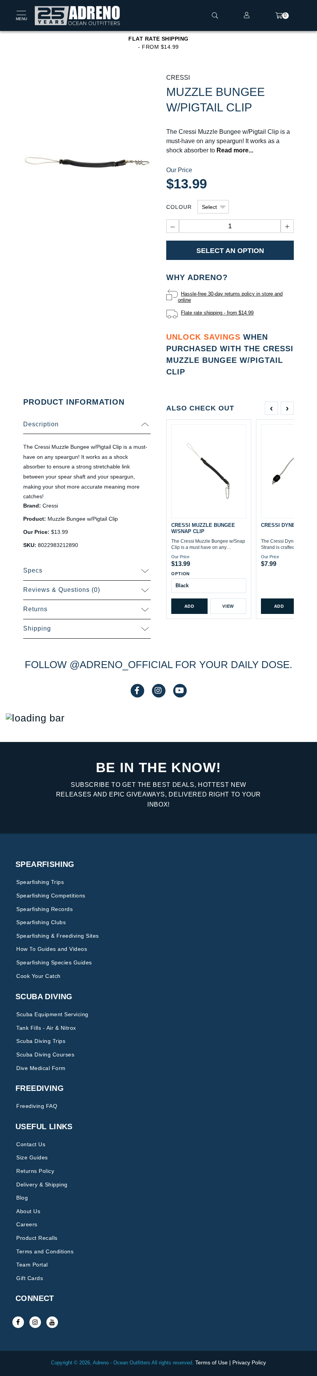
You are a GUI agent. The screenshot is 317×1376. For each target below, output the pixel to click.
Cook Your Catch (38, 976)
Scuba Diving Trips (40, 1041)
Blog (22, 1198)
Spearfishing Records (44, 909)
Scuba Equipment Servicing (52, 1014)
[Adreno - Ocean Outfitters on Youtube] (52, 1322)
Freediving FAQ (36, 1106)
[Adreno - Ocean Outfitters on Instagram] (35, 1322)
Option (180, 573)
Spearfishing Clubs (41, 922)
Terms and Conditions (44, 1251)
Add (189, 606)
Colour (179, 207)
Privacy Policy (249, 1362)
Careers (26, 1224)
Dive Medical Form (41, 1068)
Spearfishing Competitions (50, 895)
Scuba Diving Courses (45, 1054)
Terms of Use (211, 1362)
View (228, 606)
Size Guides (32, 1157)
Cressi (178, 77)
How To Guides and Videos (51, 949)
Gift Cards (29, 1278)
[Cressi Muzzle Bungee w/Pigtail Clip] (87, 161)
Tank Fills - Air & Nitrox (46, 1028)
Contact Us (30, 1144)
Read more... (234, 150)
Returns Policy (35, 1171)
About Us (28, 1211)
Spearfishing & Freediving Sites (57, 936)
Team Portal (32, 1264)
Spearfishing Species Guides (54, 962)
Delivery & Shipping (42, 1184)
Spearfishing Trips (40, 882)
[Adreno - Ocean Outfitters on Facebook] (18, 1322)
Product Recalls (37, 1238)
